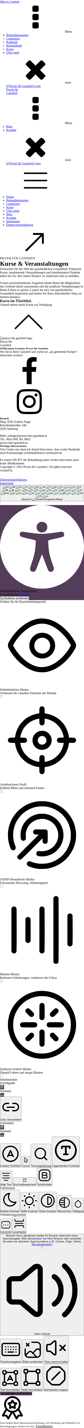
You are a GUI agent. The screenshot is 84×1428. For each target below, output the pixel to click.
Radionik (12, 42)
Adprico (18, 470)
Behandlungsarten (17, 35)
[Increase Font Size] (2, 1087)
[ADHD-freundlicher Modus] (1, 886)
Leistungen (13, 38)
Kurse (10, 49)
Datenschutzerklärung (19, 224)
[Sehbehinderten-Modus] (1, 696)
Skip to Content (9, 1)
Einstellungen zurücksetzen (16, 1393)
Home (10, 196)
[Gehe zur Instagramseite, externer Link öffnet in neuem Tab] (42, 402)
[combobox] (42, 493)
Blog (9, 126)
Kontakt (11, 130)
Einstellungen (44, 1426)
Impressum (13, 221)
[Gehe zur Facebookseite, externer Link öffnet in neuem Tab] (42, 372)
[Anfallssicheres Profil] (1, 791)
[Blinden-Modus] (1, 981)
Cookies (8, 475)
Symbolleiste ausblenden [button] (14, 598)
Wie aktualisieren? (42, 1244)
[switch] (1, 696)
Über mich (12, 52)
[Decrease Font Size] (2, 1095)
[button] (0, 503)
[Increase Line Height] (2, 1127)
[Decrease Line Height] (2, 1135)
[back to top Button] (42, 321)
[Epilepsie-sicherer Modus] (1, 1076)
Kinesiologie (14, 45)
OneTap (25, 594)
